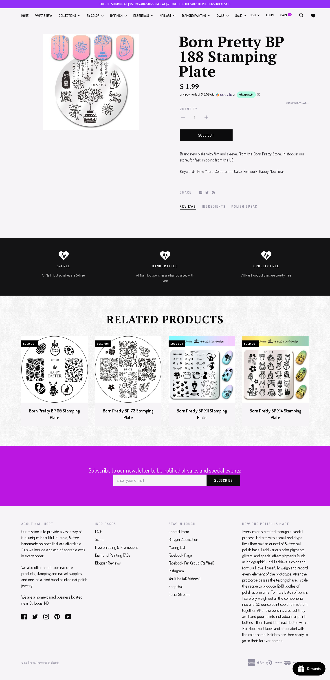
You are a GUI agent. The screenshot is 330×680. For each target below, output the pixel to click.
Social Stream (179, 594)
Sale (238, 15)
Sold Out (206, 135)
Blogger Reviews (108, 562)
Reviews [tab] (188, 206)
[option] (91, 82)
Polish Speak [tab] (244, 206)
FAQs (98, 531)
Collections (68, 15)
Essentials (141, 15)
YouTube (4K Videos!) (184, 578)
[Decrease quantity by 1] (183, 117)
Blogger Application (183, 539)
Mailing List (177, 547)
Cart (285, 15)
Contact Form (179, 531)
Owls (221, 15)
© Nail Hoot (28, 662)
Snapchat (176, 586)
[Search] (301, 15)
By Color (93, 15)
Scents (100, 539)
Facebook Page (180, 555)
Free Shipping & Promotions (116, 547)
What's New (43, 15)
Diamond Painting (194, 15)
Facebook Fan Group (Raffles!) (191, 562)
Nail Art (166, 15)
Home (25, 15)
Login (270, 15)
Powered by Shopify (48, 662)
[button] (244, 95)
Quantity (188, 109)
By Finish (116, 15)
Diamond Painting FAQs (112, 555)
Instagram (176, 570)
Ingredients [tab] (214, 206)
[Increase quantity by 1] (206, 117)
